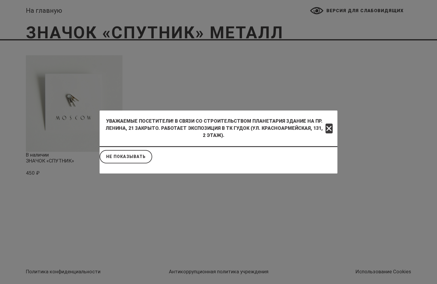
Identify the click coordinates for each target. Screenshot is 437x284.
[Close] (329, 128)
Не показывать (126, 156)
